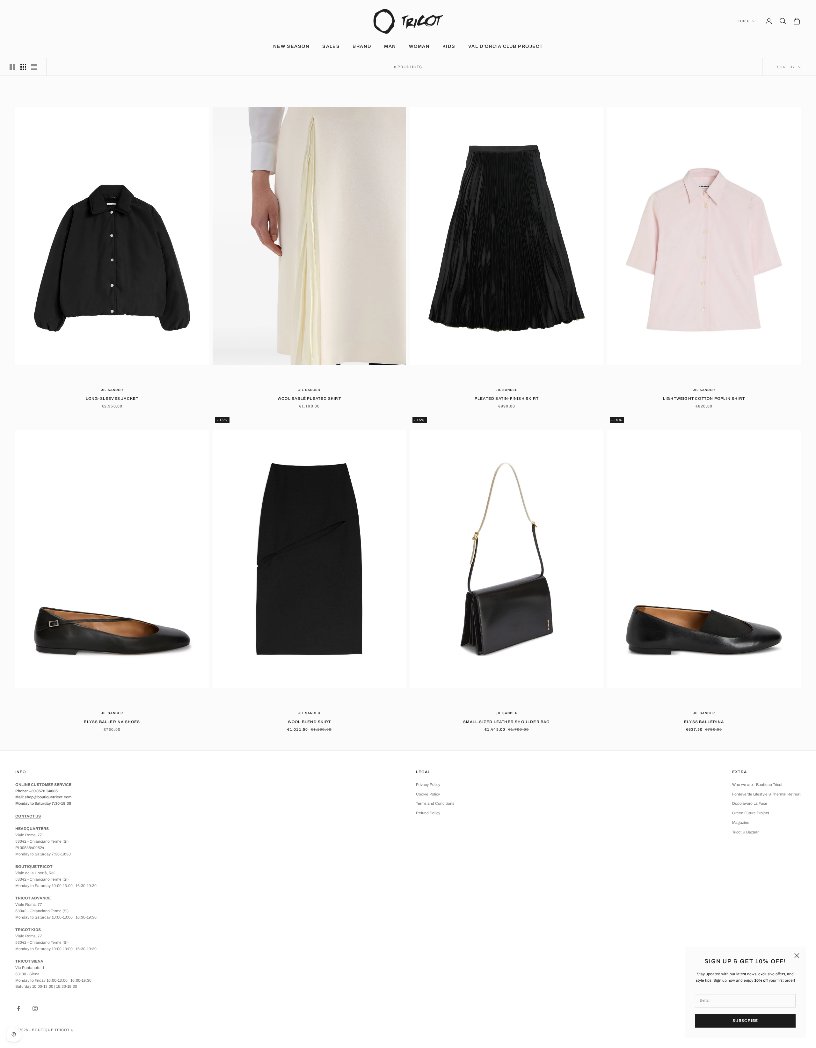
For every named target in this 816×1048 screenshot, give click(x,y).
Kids (448, 46)
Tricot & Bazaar (745, 832)
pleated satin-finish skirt (507, 398)
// (72, 1030)
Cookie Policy (428, 794)
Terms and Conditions (435, 803)
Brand (362, 46)
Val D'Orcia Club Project (505, 46)
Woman (419, 46)
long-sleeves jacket (112, 398)
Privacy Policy (428, 784)
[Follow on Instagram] (35, 1008)
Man (390, 46)
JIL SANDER (112, 390)
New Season (291, 46)
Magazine (740, 822)
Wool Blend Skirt (309, 722)
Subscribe (745, 1020)
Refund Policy (428, 813)
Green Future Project (750, 813)
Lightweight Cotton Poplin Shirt (704, 398)
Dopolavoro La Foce (749, 803)
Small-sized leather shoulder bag (506, 722)
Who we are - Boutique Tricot (757, 784)
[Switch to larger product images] (12, 67)
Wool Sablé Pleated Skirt (309, 398)
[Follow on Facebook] (18, 1008)
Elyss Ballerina (704, 722)
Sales (331, 46)
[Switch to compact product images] (34, 67)
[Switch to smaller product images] (23, 67)
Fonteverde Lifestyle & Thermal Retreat (766, 794)
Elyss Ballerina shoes (112, 722)
